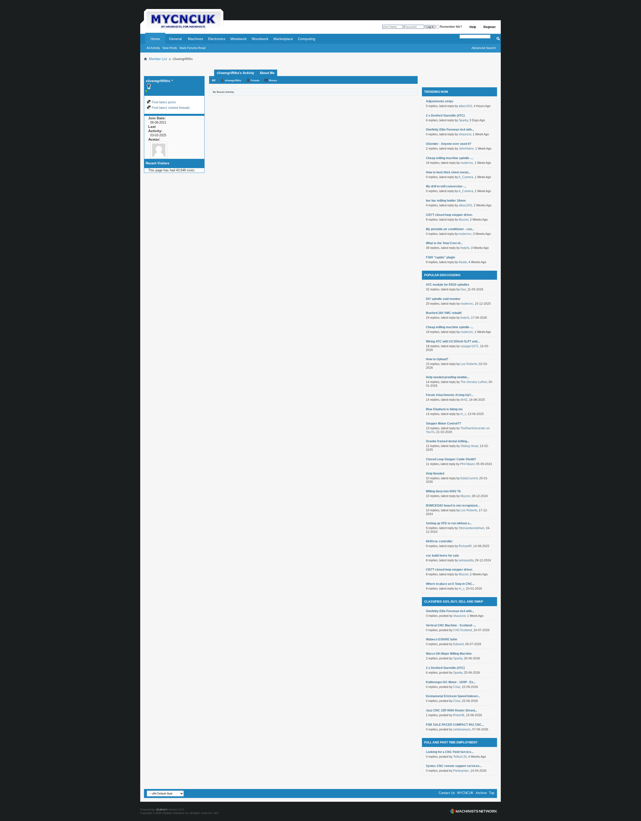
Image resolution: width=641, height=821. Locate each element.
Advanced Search (483, 48)
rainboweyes (462, 729)
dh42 (463, 399)
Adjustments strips (439, 101)
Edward (458, 644)
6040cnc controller (439, 541)
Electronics (216, 39)
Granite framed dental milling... (447, 441)
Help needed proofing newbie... (447, 377)
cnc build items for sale (442, 555)
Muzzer (463, 219)
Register (490, 27)
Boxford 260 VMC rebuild (443, 313)
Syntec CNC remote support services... (454, 766)
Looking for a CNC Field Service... (449, 752)
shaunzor (465, 134)
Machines (195, 39)
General (175, 39)
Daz (463, 289)
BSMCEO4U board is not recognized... (452, 505)
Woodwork (260, 39)
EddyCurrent (469, 478)
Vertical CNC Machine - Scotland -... (451, 625)
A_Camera (465, 177)
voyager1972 (469, 346)
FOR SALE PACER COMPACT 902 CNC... (455, 724)
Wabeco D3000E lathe (441, 639)
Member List (158, 59)
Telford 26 (460, 756)
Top (491, 793)
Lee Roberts (468, 364)
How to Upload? (437, 359)
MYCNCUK (465, 793)
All (213, 80)
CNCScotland (462, 630)
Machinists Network (473, 811)
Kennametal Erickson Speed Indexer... (453, 696)
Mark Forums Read (193, 48)
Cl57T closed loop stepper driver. (449, 215)
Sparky (463, 120)
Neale (463, 262)
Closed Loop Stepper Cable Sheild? (451, 459)
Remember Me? (450, 27)
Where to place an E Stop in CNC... (450, 584)
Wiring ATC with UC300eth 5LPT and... (452, 341)
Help (472, 27)
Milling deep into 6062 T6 (443, 491)
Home (155, 39)
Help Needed (435, 473)
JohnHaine (466, 148)
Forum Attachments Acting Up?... (449, 395)
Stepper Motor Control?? (443, 423)
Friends (255, 80)
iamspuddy (466, 560)
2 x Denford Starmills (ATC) (445, 115)
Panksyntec (461, 770)
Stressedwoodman (471, 528)
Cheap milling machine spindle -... (449, 158)
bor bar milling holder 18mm (446, 200)
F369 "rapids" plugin (440, 257)
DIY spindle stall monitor (443, 299)
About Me (267, 73)
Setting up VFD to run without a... (449, 523)
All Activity (153, 48)
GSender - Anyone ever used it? (448, 144)
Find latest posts (163, 102)
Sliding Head (469, 446)
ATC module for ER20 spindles (447, 284)
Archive (481, 793)
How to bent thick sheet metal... (448, 172)
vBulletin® (161, 809)
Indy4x (464, 248)
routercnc (466, 163)
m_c (463, 414)
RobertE (458, 715)
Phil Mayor (467, 464)
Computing (306, 39)
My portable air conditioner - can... (450, 229)
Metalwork (238, 39)
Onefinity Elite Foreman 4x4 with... (450, 129)
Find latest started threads (170, 108)
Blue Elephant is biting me (444, 409)
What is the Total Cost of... (444, 243)
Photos (273, 80)
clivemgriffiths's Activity (235, 73)
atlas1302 (465, 106)
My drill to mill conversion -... (446, 186)
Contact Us (447, 793)
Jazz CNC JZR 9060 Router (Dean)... (451, 710)
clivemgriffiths (233, 80)
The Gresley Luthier (473, 382)
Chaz (456, 687)
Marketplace (283, 39)
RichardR (465, 546)
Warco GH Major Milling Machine (449, 653)
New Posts (170, 48)
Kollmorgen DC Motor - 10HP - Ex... (450, 682)
